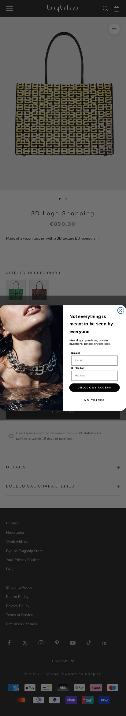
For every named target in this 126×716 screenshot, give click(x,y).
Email (75, 352)
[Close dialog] (121, 310)
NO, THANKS (94, 400)
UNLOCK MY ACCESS (94, 387)
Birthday (78, 367)
